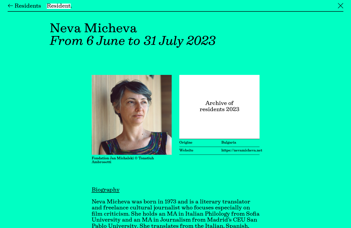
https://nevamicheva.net (241, 150)
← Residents (24, 6)
